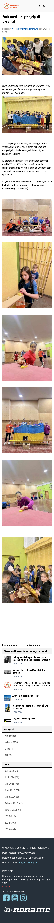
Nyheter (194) (11, 742)
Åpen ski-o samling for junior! (26, 695)
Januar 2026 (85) (13, 809)
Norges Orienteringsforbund (25, 29)
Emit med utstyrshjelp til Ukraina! (21, 19)
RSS (9, 755)
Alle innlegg (10, 735)
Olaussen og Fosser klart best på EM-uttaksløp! (30, 707)
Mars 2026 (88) (12, 796)
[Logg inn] (44, 6)
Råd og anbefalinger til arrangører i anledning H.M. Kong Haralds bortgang (31, 658)
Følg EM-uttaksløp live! (23, 718)
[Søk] (38, 6)
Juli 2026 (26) (12, 770)
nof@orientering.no (28, 862)
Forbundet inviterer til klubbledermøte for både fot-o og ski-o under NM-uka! (31, 684)
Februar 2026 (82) (14, 803)
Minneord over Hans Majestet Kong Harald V (29, 671)
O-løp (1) (9, 748)
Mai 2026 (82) (12, 783)
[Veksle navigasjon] (49, 6)
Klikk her (6, 886)
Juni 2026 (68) (12, 777)
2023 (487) (10, 829)
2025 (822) (10, 816)
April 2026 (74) (12, 790)
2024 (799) (10, 822)
